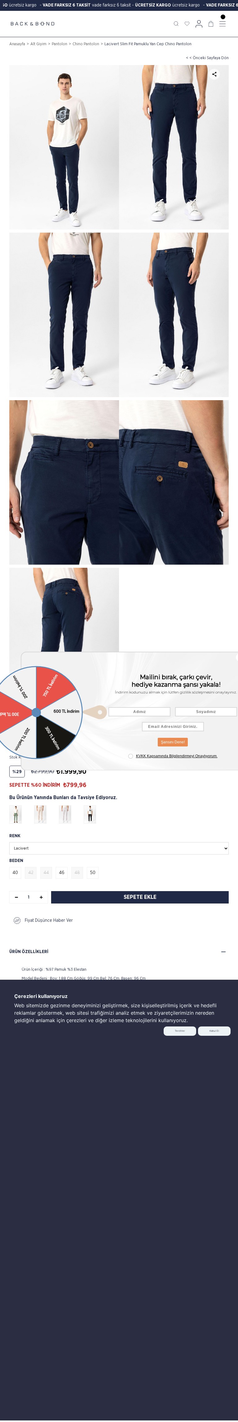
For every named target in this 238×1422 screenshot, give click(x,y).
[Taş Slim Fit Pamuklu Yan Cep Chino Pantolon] (71, 814)
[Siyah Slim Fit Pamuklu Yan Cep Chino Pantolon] (96, 814)
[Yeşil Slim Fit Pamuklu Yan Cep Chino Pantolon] (21, 814)
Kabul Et (214, 1030)
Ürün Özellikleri (28, 952)
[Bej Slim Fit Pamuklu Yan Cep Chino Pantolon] (46, 814)
